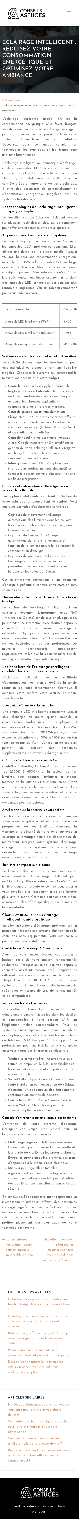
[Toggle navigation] (69, 13)
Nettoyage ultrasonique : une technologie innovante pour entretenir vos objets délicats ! (38, 1410)
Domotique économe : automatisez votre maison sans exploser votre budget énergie (38, 1321)
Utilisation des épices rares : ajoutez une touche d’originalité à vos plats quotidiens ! (38, 1304)
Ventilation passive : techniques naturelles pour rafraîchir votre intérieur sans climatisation (38, 1427)
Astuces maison (13, 100)
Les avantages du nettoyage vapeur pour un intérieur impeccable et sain (19, 1247)
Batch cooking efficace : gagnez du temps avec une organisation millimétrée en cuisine (38, 1338)
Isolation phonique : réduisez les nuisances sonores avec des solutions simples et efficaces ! (58, 1250)
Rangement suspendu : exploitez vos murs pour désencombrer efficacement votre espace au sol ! (38, 1455)
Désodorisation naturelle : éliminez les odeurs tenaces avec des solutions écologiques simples (35, 1367)
